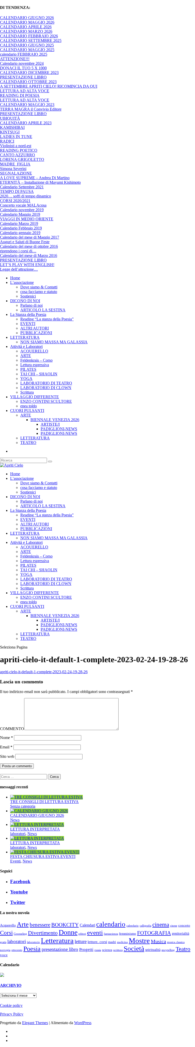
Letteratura (57, 940)
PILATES (28, 369)
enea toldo (28, 406)
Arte (23, 924)
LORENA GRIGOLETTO (22, 159)
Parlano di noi (31, 305)
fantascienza (111, 933)
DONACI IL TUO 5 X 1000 (23, 68)
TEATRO (28, 442)
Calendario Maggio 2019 (20, 214)
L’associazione (22, 282)
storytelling (168, 950)
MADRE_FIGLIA (15, 164)
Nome (6, 737)
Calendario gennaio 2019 (20, 232)
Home (15, 278)
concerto (184, 925)
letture (81, 941)
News (15, 820)
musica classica (176, 942)
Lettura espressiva (34, 365)
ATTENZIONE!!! (14, 59)
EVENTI (27, 323)
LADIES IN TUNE (16, 136)
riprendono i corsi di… (18, 251)
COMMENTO (12, 729)
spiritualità (152, 950)
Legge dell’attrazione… (19, 269)
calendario (110, 924)
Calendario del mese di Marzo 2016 (28, 255)
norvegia (5, 950)
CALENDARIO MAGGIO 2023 (27, 104)
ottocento (16, 950)
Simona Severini (13, 168)
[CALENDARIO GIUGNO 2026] (39, 811)
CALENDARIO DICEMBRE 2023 (29, 72)
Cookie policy (11, 1005)
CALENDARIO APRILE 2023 (26, 123)
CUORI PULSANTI (27, 410)
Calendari (87, 925)
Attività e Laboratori (26, 346)
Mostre (139, 940)
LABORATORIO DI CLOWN (45, 388)
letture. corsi (97, 942)
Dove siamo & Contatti (38, 287)
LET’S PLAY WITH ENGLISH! (27, 265)
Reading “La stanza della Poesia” (47, 319)
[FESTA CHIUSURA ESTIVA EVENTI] (44, 852)
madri (112, 942)
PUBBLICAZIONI (36, 333)
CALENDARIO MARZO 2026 (26, 31)
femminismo (127, 933)
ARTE (25, 355)
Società (134, 948)
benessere (40, 925)
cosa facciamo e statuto (38, 291)
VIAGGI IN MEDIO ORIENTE (26, 219)
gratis (3, 942)
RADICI (7, 141)
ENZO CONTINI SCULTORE (46, 401)
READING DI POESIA (20, 95)
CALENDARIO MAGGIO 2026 (27, 22)
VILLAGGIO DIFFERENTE (34, 397)
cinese (173, 925)
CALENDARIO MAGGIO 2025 (27, 50)
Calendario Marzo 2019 (19, 223)
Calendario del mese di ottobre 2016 (29, 246)
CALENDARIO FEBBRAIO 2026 (29, 36)
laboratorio (33, 942)
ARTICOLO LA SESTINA (43, 310)
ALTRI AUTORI (34, 328)
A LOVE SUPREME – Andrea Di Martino (35, 178)
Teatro (183, 949)
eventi (95, 932)
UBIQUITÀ (10, 118)
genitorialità (180, 933)
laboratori (17, 834)
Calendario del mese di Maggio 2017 (29, 237)
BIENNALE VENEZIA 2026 (54, 420)
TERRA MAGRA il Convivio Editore (30, 109)
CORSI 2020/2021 (15, 200)
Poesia (32, 948)
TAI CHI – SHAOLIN (38, 374)
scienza (107, 950)
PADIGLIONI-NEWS (59, 429)
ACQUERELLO (34, 351)
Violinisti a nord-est (15, 146)
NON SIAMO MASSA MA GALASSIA (54, 342)
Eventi (15, 861)
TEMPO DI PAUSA (17, 191)
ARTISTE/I (50, 424)
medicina (122, 942)
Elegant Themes (35, 1023)
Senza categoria (22, 806)
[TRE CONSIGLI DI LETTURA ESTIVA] (46, 797)
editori (82, 933)
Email (6, 747)
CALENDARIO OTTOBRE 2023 (28, 82)
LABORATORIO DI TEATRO (46, 383)
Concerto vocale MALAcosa (23, 205)
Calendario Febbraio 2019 (21, 228)
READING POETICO (18, 150)
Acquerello (8, 925)
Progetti (86, 949)
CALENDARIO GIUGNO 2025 (27, 45)
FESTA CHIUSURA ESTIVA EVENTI (42, 856)
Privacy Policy (11, 1014)
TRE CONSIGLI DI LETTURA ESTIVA (44, 801)
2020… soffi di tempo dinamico (25, 196)
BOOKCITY (65, 925)
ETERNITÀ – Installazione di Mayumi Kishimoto (40, 182)
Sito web (7, 756)
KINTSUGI (10, 132)
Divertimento (43, 933)
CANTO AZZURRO (17, 155)
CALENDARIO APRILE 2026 (26, 27)
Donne (68, 932)
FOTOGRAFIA (154, 933)
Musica (158, 941)
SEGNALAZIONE (16, 173)
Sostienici (28, 296)
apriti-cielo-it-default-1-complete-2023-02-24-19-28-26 (44, 672)
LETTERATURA (25, 337)
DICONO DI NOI (25, 301)
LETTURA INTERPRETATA (35, 829)
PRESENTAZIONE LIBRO (23, 77)
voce (4, 955)
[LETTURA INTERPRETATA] (37, 824)
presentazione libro (60, 949)
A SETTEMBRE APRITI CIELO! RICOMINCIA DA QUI (48, 86)
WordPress (82, 1023)
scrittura (118, 950)
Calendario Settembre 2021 (22, 187)
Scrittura (27, 392)
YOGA (26, 378)
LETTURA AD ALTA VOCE (24, 91)
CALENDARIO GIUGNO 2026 (27, 18)
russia (97, 950)
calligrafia (145, 925)
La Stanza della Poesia (28, 314)
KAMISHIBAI (12, 127)
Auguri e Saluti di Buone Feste (25, 242)
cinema (160, 924)
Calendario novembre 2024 (22, 63)
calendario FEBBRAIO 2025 (23, 54)
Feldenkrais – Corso (36, 360)
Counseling (20, 933)
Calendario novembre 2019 (22, 210)
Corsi (6, 933)
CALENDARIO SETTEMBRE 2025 (30, 40)
